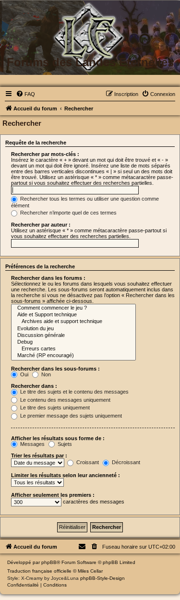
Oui (23, 374)
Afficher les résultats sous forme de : (58, 438)
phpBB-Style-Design (102, 578)
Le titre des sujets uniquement (54, 407)
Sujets (64, 444)
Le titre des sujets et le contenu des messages (74, 392)
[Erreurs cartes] (73, 349)
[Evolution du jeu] (73, 328)
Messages (32, 444)
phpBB (49, 562)
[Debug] (73, 342)
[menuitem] (25, 94)
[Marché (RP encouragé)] (73, 355)
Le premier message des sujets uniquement (70, 416)
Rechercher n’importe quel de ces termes (68, 213)
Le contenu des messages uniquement (64, 400)
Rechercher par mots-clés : (45, 154)
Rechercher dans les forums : (48, 278)
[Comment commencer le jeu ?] (73, 308)
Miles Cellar (90, 571)
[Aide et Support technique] (73, 315)
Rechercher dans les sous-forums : (55, 369)
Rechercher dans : (34, 386)
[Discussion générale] (73, 335)
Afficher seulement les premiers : (53, 495)
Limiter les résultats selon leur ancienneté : (65, 475)
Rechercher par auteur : (41, 225)
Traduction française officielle (39, 571)
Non (45, 374)
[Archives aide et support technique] (73, 321)
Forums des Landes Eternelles (90, 62)
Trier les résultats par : (39, 455)
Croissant (87, 462)
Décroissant (125, 462)
